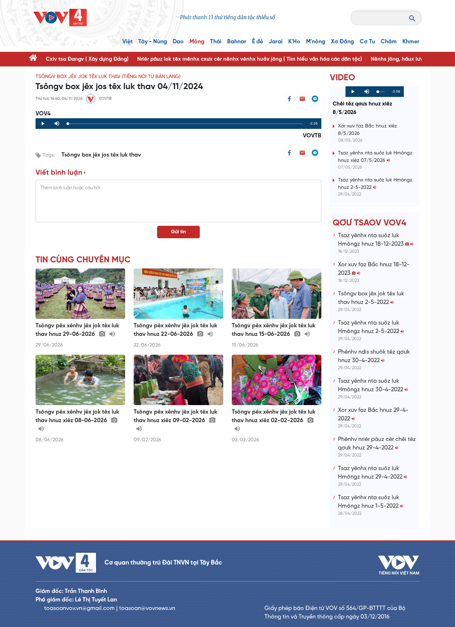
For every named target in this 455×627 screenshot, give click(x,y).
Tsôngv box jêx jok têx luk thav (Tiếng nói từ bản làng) (108, 77)
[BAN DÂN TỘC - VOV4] (60, 17)
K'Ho (294, 42)
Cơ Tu (367, 42)
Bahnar (236, 42)
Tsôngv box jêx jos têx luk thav (101, 155)
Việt (127, 42)
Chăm (389, 42)
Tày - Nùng (152, 42)
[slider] (185, 123)
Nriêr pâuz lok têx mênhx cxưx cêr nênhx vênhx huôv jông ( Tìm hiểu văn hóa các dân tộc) (249, 59)
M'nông (315, 42)
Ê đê (257, 42)
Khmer (410, 42)
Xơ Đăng (342, 42)
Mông (196, 42)
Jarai (276, 42)
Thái (215, 42)
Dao (178, 42)
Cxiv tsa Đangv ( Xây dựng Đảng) (87, 59)
